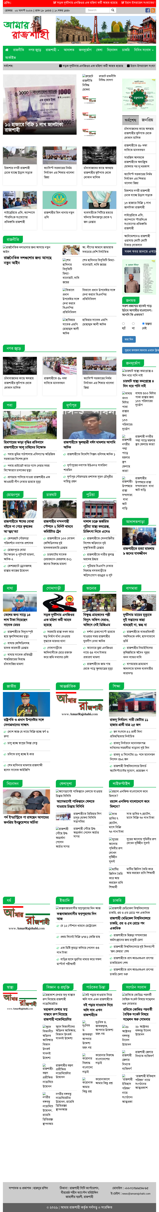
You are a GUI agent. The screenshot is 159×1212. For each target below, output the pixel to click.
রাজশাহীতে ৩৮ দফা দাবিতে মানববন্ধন (135, 147)
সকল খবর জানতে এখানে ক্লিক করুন (140, 251)
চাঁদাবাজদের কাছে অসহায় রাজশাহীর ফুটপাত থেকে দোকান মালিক (139, 133)
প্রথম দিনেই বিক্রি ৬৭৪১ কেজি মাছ (80, 937)
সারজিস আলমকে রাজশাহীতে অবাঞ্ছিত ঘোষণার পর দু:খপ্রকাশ (136, 161)
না (133, 328)
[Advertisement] (79, 1155)
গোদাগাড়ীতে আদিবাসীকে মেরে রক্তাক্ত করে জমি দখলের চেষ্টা (58, 652)
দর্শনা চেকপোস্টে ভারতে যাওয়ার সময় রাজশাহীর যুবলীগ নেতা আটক (99, 636)
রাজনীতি (18, 50)
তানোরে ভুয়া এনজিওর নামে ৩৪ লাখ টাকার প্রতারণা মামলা (98, 652)
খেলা (99, 50)
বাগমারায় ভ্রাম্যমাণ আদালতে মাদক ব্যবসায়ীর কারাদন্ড (138, 668)
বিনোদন (112, 50)
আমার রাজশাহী (70, 1207)
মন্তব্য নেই (147, 326)
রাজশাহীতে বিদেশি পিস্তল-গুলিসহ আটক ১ (91, 454)
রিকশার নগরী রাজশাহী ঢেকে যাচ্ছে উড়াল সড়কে (138, 193)
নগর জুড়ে (35, 50)
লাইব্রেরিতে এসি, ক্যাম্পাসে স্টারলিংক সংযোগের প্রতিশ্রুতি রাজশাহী (135, 222)
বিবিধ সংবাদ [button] (143, 50)
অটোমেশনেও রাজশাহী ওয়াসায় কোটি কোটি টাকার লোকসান (137, 240)
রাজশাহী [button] (51, 50)
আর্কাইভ (10, 57)
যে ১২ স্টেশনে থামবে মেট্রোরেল (78, 926)
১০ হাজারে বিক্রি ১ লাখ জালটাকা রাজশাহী (34, 127)
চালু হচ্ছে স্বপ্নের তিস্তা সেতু (22, 743)
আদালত (69, 50)
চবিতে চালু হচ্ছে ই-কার (20, 754)
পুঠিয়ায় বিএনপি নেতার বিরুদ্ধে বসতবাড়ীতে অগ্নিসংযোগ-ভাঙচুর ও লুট (98, 570)
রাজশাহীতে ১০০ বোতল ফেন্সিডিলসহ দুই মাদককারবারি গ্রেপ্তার (59, 543)
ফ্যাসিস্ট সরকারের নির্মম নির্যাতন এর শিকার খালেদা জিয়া (138, 178)
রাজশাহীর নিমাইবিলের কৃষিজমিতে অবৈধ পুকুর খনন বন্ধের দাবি (138, 652)
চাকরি (126, 50)
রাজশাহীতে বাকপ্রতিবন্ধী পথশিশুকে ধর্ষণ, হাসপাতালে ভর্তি (139, 636)
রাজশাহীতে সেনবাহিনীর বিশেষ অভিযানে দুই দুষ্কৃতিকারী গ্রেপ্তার (98, 543)
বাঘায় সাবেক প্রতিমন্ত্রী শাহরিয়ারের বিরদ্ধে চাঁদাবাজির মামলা (18, 659)
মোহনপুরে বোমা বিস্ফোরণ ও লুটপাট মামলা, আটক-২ (19, 554)
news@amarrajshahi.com (136, 1193)
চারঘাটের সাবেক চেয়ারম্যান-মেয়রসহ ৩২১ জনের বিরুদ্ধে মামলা (58, 559)
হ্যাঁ (123, 328)
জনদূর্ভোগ (85, 50)
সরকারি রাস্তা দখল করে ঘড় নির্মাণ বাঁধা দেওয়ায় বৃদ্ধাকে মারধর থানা (59, 636)
